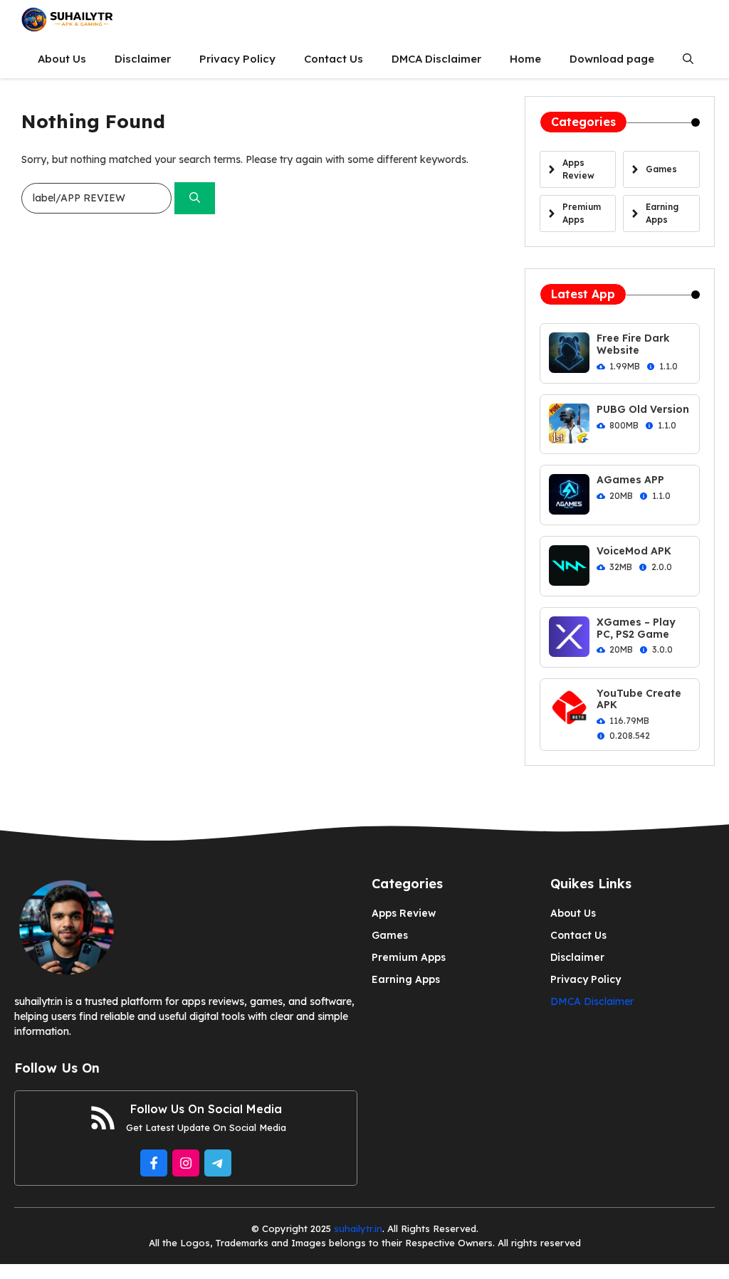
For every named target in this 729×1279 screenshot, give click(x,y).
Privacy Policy (237, 58)
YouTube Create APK (639, 699)
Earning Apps (406, 979)
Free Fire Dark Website (633, 344)
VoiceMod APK (634, 550)
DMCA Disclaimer (436, 58)
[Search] (194, 198)
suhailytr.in (358, 1228)
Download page (612, 58)
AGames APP (630, 479)
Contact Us (333, 58)
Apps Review (404, 913)
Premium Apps (409, 957)
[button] (688, 58)
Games (390, 935)
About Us (62, 58)
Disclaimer (143, 58)
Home (525, 58)
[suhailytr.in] (67, 19)
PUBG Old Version (643, 409)
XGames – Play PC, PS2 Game (636, 628)
